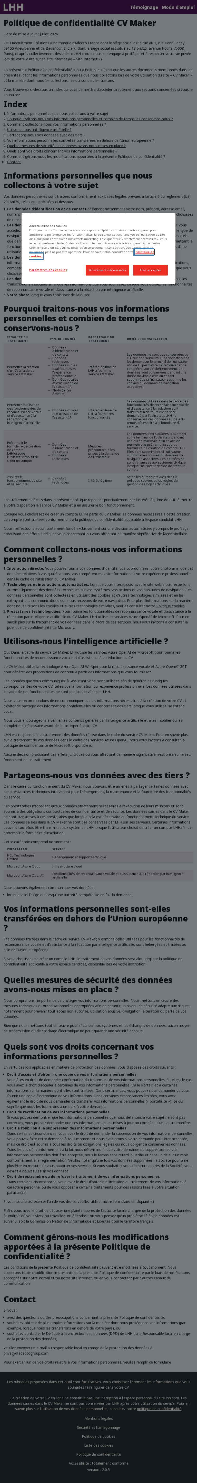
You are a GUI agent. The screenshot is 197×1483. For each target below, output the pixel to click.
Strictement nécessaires (107, 270)
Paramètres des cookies (48, 270)
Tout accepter (150, 270)
